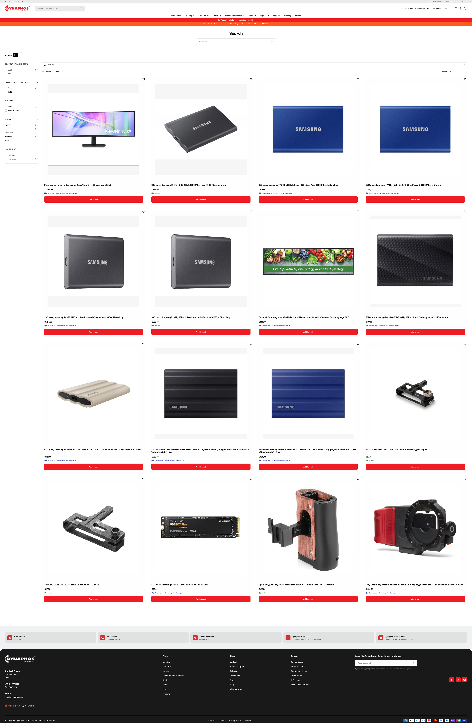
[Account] (461, 8)
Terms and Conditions (216, 720)
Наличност (10, 149)
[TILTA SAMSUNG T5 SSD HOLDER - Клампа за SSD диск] (93, 528)
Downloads (22, 2)
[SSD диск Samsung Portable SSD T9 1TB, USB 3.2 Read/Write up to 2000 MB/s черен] (415, 261)
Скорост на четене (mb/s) (17, 82)
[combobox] (60, 8)
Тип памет (10, 101)
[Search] (82, 8)
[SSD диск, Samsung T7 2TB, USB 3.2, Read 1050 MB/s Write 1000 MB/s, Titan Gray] (201, 261)
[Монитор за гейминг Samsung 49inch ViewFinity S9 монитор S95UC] (93, 129)
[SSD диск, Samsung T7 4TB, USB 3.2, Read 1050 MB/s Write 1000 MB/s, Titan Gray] (93, 261)
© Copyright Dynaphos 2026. (17, 720)
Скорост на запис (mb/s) (16, 64)
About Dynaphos (10, 2)
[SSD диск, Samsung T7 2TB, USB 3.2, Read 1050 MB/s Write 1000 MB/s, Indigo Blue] (308, 129)
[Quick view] (141, 83)
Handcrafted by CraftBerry (43, 720)
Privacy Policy (235, 720)
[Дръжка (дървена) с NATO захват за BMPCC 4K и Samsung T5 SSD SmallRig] (308, 528)
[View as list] (21, 55)
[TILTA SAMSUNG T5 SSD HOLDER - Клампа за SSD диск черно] (415, 393)
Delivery (31, 2)
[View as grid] (15, 55)
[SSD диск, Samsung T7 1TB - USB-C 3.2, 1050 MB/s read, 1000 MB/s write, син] (415, 129)
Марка (8, 119)
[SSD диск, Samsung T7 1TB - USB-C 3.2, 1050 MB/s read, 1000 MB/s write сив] (201, 129)
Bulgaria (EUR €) (16, 706)
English (462, 1)
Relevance (446, 71)
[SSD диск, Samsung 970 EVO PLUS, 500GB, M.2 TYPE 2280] (201, 528)
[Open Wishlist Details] (456, 8)
